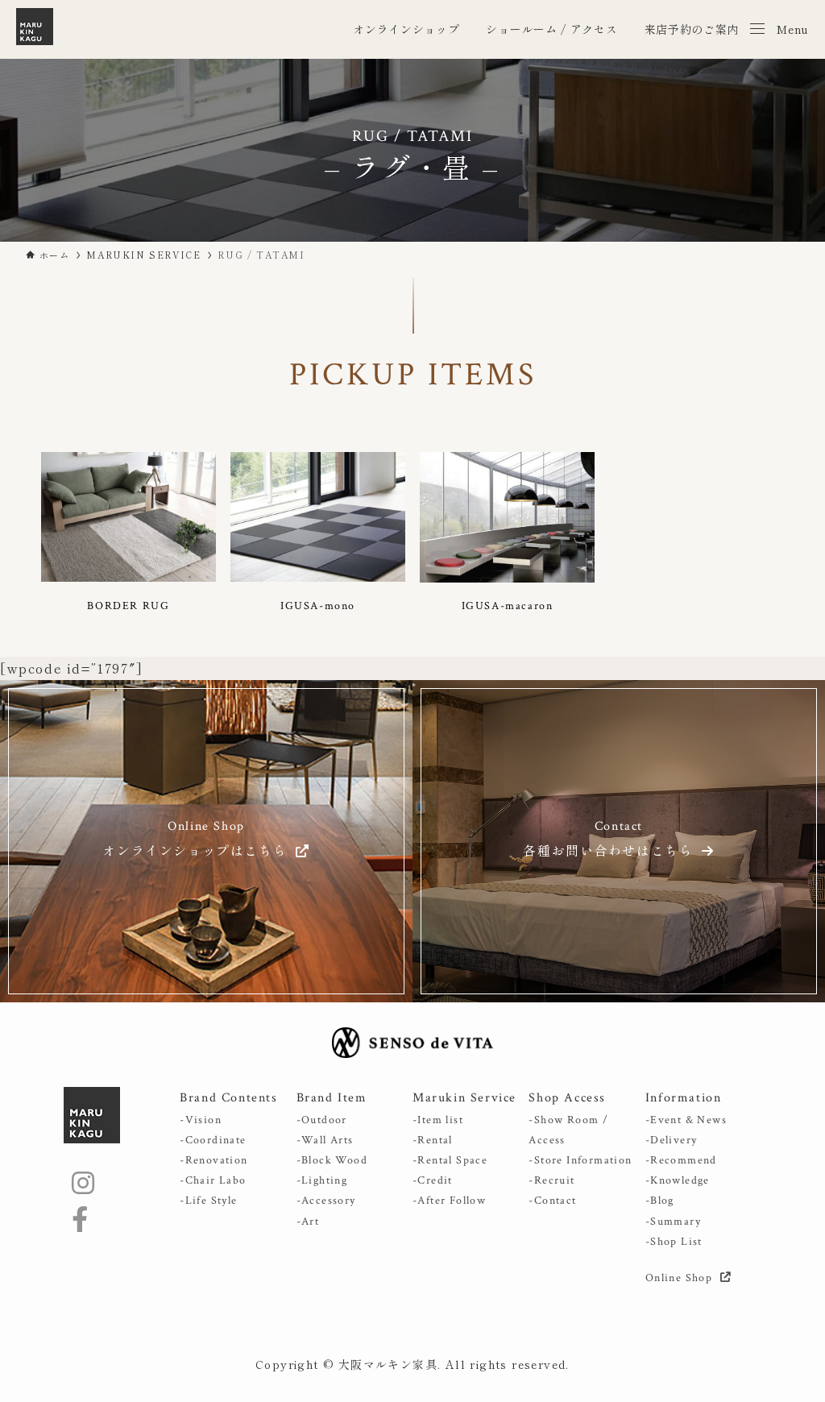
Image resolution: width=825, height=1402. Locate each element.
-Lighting (322, 1180)
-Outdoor (321, 1120)
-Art (308, 1221)
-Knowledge (677, 1180)
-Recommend (681, 1160)
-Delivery (671, 1140)
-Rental (432, 1140)
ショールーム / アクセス (551, 29)
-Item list (437, 1120)
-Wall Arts (325, 1140)
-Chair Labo (213, 1180)
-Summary (673, 1221)
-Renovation (213, 1160)
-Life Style (208, 1200)
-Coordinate (213, 1140)
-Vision (201, 1120)
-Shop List (674, 1241)
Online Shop (680, 1278)
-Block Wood (331, 1160)
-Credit (432, 1180)
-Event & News (686, 1120)
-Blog (659, 1200)
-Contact (552, 1200)
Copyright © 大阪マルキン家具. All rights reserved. (412, 1364)
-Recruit (551, 1180)
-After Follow (449, 1200)
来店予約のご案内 (692, 29)
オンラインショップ (406, 29)
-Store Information (580, 1160)
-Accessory (326, 1200)
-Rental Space (449, 1160)
